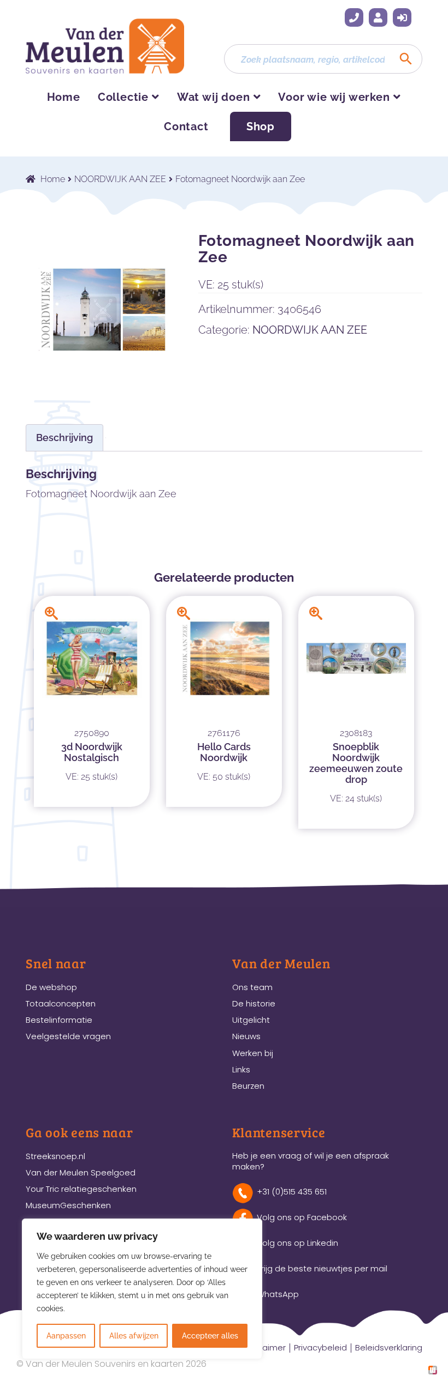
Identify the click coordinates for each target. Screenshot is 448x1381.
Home (63, 97)
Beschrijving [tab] (64, 437)
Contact (186, 126)
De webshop (51, 987)
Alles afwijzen (133, 1335)
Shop (260, 126)
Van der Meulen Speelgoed (80, 1172)
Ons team (252, 987)
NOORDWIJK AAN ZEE (120, 179)
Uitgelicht (251, 1020)
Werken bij (252, 1053)
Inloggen (402, 17)
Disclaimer (265, 1347)
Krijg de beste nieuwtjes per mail (322, 1268)
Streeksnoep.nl (55, 1156)
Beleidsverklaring (388, 1347)
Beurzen (248, 1085)
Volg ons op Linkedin (297, 1243)
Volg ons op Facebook (302, 1217)
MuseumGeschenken (68, 1205)
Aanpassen (66, 1335)
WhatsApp (278, 1294)
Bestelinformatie (59, 1020)
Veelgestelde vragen (68, 1036)
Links (241, 1069)
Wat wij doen (213, 97)
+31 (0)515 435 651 (354, 17)
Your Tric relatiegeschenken (81, 1189)
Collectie (123, 97)
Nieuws (246, 1036)
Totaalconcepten (61, 1003)
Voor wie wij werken (334, 97)
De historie (253, 1003)
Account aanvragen (378, 17)
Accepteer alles (210, 1335)
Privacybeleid (320, 1347)
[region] (142, 1289)
